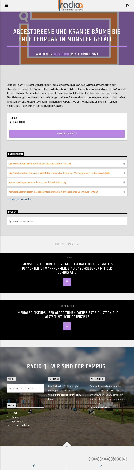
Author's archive (67, 133)
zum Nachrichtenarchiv (19, 199)
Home (14, 412)
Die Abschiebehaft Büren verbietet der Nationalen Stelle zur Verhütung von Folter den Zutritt (59, 172)
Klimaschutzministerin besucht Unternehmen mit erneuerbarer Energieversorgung (53, 191)
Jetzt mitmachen (99, 407)
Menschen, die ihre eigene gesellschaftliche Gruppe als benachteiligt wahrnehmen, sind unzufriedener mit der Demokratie (67, 268)
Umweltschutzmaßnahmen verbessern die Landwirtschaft (40, 163)
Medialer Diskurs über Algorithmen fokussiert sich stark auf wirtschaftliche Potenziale (68, 315)
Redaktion (61, 54)
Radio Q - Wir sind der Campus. (67, 366)
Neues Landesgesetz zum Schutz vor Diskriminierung (37, 182)
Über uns (16, 417)
